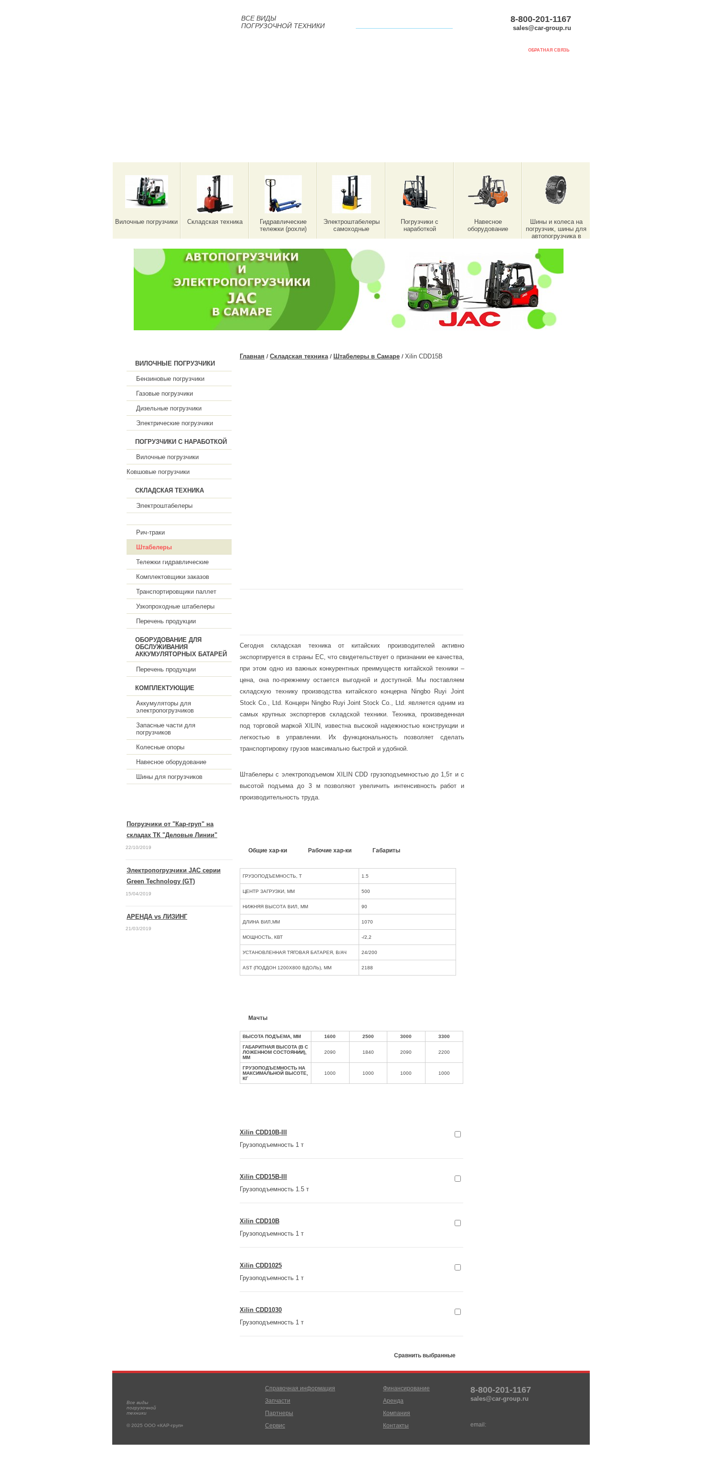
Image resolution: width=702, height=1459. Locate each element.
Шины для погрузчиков (169, 776)
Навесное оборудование (171, 762)
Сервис (322, 151)
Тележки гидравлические (172, 562)
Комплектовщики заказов (172, 576)
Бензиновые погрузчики (170, 378)
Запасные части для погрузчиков (165, 729)
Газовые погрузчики (164, 393)
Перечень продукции (166, 621)
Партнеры (265, 151)
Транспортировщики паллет (176, 591)
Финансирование (393, 151)
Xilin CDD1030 (261, 1309)
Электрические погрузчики (174, 423)
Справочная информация (138, 151)
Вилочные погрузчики (167, 457)
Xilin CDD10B (259, 1221)
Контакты (396, 1425)
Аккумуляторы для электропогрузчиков (165, 707)
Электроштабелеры (164, 505)
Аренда (464, 151)
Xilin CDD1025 (261, 1265)
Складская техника (299, 356)
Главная (252, 356)
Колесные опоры (160, 747)
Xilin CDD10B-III (263, 1132)
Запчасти (203, 151)
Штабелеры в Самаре (366, 356)
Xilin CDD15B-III (263, 1176)
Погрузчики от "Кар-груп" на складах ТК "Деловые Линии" (172, 829)
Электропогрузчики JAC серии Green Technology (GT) (174, 876)
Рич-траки (150, 532)
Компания (522, 151)
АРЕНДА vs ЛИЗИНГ (157, 916)
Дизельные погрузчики (169, 408)
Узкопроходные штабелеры (175, 606)
